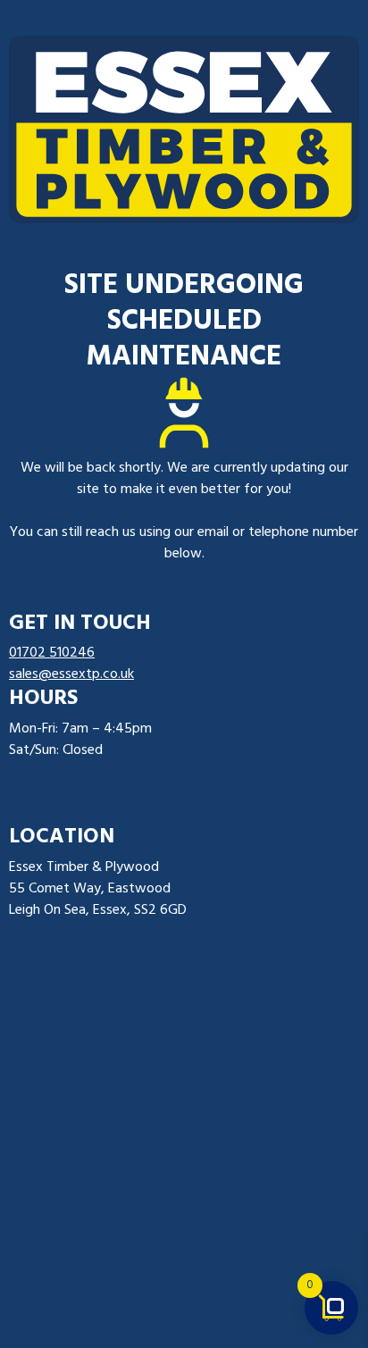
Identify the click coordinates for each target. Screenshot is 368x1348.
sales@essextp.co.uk (71, 674)
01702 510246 (52, 653)
